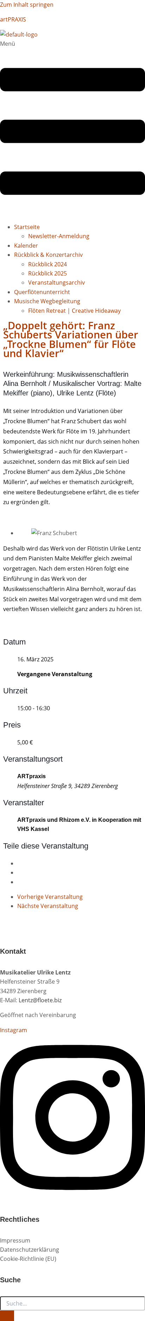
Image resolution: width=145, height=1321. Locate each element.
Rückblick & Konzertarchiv (48, 255)
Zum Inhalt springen (26, 4)
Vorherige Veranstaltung (50, 897)
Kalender (26, 245)
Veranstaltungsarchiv (56, 282)
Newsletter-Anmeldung (58, 236)
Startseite (27, 227)
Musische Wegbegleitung (47, 301)
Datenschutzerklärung (29, 1249)
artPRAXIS (13, 19)
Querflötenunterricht (42, 292)
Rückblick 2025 (47, 273)
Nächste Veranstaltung (47, 906)
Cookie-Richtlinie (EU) (28, 1259)
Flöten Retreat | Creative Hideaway (74, 311)
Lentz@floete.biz (40, 1000)
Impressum (15, 1240)
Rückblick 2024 (47, 264)
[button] (72, 128)
